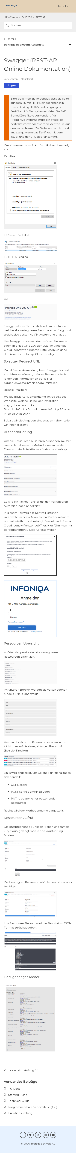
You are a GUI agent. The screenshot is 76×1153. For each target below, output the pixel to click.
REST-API (41, 17)
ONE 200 (27, 17)
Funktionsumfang (20, 1113)
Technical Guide (19, 1101)
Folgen (12, 85)
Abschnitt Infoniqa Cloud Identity (32, 354)
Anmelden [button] (64, 6)
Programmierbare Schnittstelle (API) (32, 1107)
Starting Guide (17, 1095)
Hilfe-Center (11, 17)
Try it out (14, 1088)
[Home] (11, 7)
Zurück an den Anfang (19, 1070)
